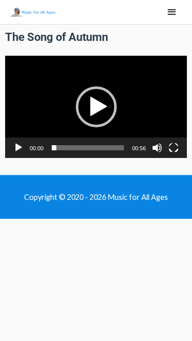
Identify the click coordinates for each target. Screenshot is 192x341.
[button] (96, 106)
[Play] (18, 148)
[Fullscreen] (173, 148)
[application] (96, 107)
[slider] (88, 147)
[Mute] (157, 148)
